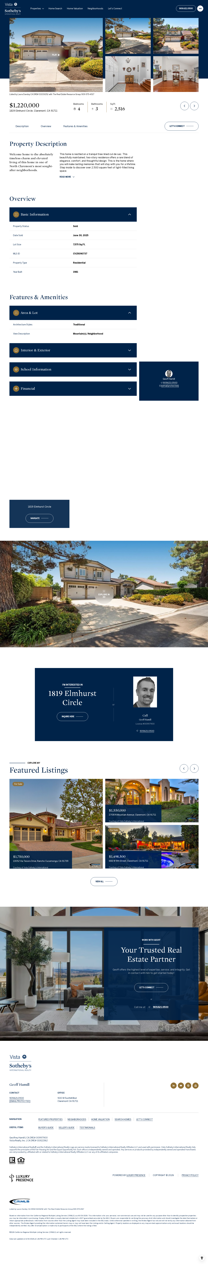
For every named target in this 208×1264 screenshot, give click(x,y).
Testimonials (87, 1127)
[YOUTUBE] (181, 1086)
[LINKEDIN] (174, 1086)
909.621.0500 (186, 8)
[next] (194, 768)
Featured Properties (50, 1119)
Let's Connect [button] (144, 1119)
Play (54, 55)
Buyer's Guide (46, 1127)
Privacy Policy (190, 1175)
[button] (182, 126)
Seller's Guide (66, 1127)
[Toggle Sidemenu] (200, 8)
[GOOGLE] (188, 1086)
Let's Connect (115, 8)
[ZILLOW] (195, 1086)
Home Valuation (75, 8)
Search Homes (123, 1119)
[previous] (184, 768)
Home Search (55, 8)
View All (175, 74)
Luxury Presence (136, 1175)
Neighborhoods (95, 8)
